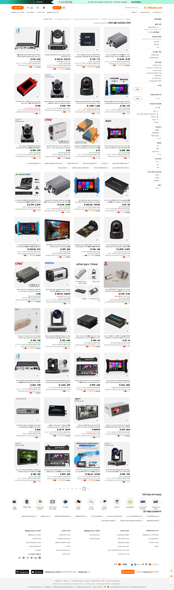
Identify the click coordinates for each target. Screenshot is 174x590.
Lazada (87, 581)
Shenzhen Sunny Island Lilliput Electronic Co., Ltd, (87, 156)
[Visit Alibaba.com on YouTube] (23, 558)
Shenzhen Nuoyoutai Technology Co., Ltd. (57, 210)
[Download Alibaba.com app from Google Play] (22, 572)
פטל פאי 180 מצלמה (152, 520)
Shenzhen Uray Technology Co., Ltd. (29, 65)
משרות (156, 546)
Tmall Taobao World (77, 581)
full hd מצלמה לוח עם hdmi (119, 163)
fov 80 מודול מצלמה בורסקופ (53, 163)
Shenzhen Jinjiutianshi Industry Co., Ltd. (117, 255)
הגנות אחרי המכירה (123, 546)
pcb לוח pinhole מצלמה (28, 516)
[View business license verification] (105, 587)
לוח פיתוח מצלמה (72, 163)
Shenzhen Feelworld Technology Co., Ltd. (57, 110)
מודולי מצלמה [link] (48, 19)
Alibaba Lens (147, 572)
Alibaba (128, 19)
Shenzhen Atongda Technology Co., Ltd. (87, 344)
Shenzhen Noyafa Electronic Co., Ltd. (28, 253)
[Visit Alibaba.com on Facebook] (39, 558)
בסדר (137, 89)
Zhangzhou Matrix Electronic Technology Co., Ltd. (27, 209)
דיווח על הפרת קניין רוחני (63, 550)
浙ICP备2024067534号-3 (138, 587)
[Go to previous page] (88, 488)
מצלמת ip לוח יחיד (96, 516)
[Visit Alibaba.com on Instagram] (27, 558)
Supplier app (82, 572)
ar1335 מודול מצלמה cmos (119, 168)
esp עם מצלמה (45, 516)
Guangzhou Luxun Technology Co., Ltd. (88, 65)
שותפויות (38, 550)
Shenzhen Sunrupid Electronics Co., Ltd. (87, 111)
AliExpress (58, 581)
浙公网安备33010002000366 (119, 587)
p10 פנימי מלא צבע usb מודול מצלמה (130, 520)
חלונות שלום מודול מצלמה (62, 516)
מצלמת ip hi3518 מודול (100, 168)
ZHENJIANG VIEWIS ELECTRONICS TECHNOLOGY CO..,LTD (117, 302)
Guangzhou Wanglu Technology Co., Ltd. (117, 389)
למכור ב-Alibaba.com (34, 535)
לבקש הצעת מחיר (94, 538)
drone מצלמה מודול (152, 516)
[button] (64, 7)
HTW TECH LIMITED (93, 253)
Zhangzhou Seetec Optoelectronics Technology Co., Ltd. (27, 156)
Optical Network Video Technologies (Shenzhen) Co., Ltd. (57, 156)
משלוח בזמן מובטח (123, 542)
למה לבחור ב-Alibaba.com (150, 535)
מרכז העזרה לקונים (64, 535)
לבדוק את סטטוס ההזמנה (33, 542)
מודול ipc (104, 163)
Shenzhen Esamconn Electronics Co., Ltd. (117, 344)
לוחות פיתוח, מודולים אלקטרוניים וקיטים (86, 19)
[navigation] (147, 254)
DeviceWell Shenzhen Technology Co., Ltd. (27, 111)
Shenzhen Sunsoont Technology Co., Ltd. (87, 209)
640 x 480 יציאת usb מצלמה (80, 168)
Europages (116, 581)
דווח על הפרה (66, 554)
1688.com (66, 581)
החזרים (68, 546)
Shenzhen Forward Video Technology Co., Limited (117, 210)
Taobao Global (95, 581)
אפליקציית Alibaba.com (53, 572)
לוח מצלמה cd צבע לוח (89, 163)
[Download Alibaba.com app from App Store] (37, 572)
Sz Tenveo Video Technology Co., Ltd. (58, 67)
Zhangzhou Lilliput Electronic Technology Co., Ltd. (57, 255)
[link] (171, 570)
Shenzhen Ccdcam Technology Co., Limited (117, 111)
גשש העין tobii (62, 168)
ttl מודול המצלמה (80, 516)
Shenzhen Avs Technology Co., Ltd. (119, 156)
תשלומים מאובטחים (123, 535)
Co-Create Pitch (153, 538)
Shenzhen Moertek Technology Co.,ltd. (58, 302)
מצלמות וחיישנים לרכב (108, 520)
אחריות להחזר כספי (123, 538)
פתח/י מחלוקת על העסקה (62, 542)
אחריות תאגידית (153, 542)
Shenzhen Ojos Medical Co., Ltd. (30, 346)
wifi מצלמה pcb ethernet (114, 516)
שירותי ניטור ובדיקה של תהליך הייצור (118, 550)
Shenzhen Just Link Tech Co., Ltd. (119, 63)
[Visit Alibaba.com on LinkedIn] (35, 558)
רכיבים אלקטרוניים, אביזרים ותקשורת (112, 19)
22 (60, 488)
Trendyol (108, 581)
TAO (102, 581)
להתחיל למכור (36, 538)
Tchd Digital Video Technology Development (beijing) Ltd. (57, 346)
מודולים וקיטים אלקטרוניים (63, 19)
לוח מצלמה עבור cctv (33, 163)
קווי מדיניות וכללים (123, 554)
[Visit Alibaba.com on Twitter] (31, 558)
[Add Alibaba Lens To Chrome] (128, 572)
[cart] (37, 8)
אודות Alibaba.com (152, 530)
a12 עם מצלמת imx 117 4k (134, 516)
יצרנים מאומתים (95, 535)
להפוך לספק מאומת (35, 546)
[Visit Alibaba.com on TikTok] (19, 558)
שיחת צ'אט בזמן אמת (63, 538)
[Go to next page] (56, 488)
